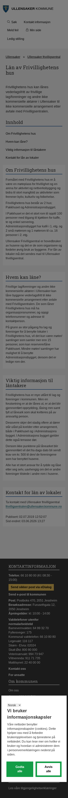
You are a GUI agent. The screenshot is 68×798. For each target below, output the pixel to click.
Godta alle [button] (19, 769)
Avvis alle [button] (49, 769)
